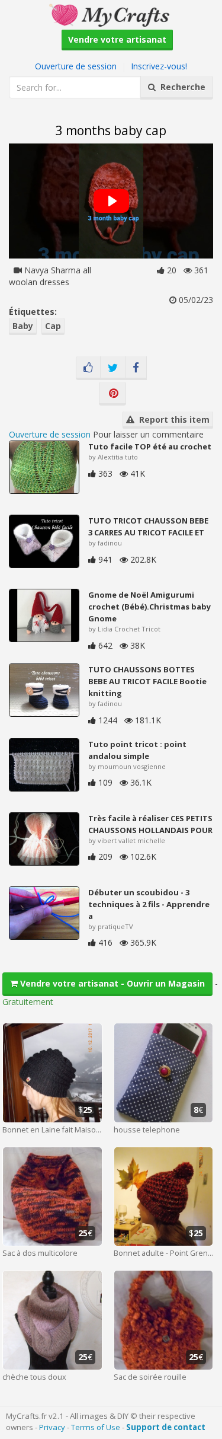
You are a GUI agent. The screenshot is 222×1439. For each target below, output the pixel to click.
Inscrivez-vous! (159, 66)
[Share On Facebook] (136, 368)
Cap (53, 325)
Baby (22, 325)
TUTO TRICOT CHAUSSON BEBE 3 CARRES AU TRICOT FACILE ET (148, 526)
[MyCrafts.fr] (111, 14)
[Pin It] (112, 394)
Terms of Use (95, 1427)
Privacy (52, 1427)
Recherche (180, 86)
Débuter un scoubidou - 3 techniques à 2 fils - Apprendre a (149, 904)
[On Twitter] (113, 368)
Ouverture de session (76, 66)
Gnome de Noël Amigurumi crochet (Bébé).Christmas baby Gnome (149, 606)
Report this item (172, 419)
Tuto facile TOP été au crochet (149, 446)
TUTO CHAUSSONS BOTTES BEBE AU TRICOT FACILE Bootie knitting (147, 681)
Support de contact (165, 1427)
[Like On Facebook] (88, 368)
